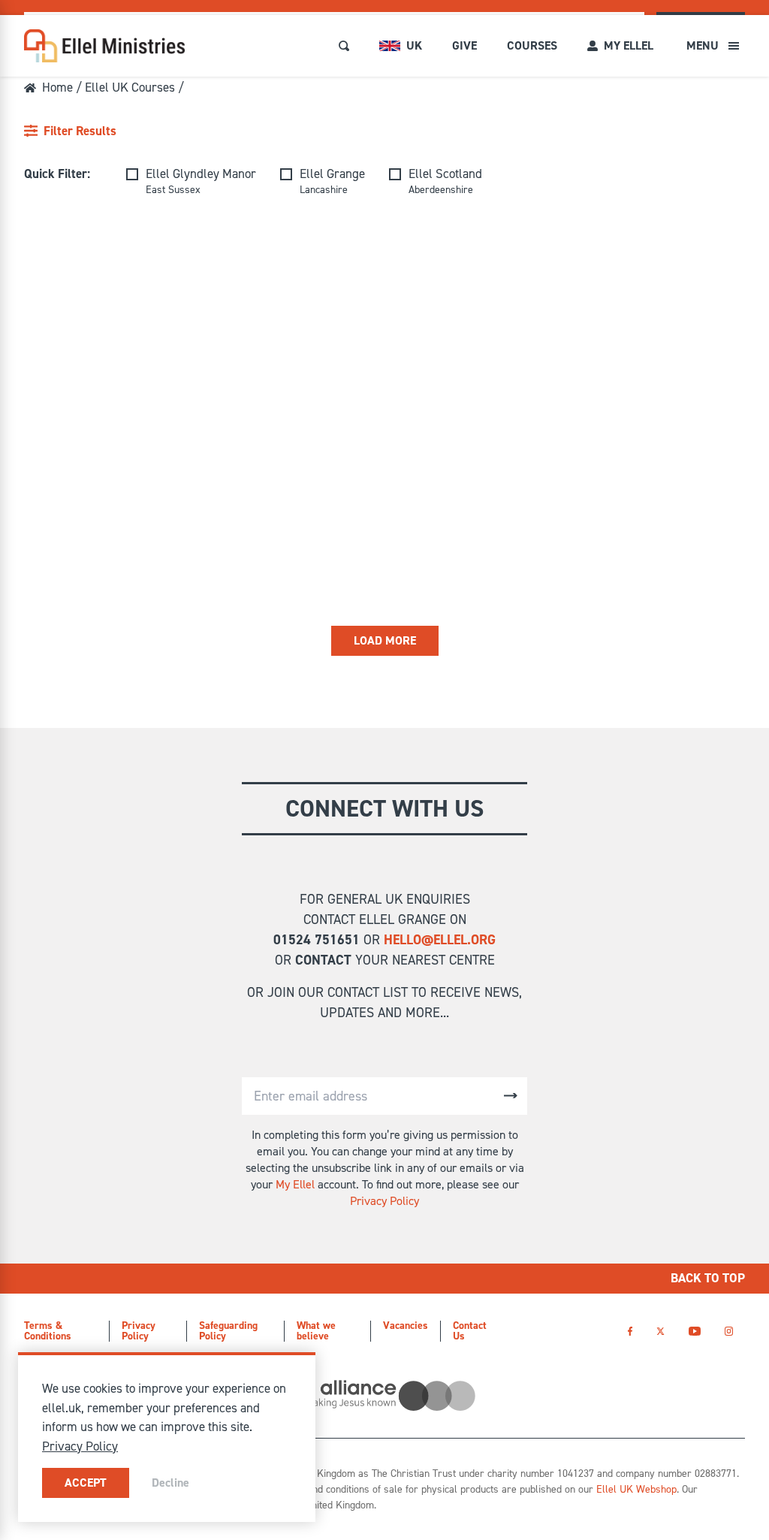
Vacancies (405, 1325)
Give (464, 45)
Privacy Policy (384, 1201)
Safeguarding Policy (228, 1330)
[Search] (344, 46)
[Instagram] (729, 1331)
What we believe (316, 1330)
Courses (532, 45)
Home (57, 87)
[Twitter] (660, 1331)
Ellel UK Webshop (636, 1489)
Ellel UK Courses (130, 87)
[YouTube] (694, 1331)
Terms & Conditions (47, 1330)
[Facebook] (630, 1331)
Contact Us (470, 1330)
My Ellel (295, 1184)
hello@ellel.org (440, 940)
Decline (170, 1482)
